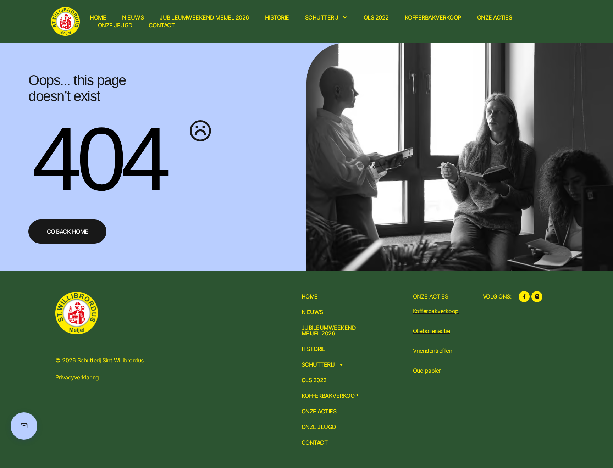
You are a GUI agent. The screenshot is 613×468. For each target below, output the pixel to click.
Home (98, 17)
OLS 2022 (376, 17)
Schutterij (321, 17)
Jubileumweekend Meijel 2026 (204, 17)
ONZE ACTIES (430, 296)
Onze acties (494, 17)
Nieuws (133, 17)
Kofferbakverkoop (433, 17)
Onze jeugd (115, 25)
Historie (277, 17)
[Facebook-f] (524, 296)
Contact (162, 25)
